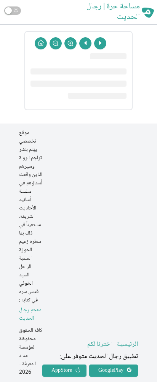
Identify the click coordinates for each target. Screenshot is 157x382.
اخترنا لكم (99, 344)
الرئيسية (127, 344)
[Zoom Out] (56, 43)
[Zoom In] (70, 43)
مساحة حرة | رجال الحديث (113, 12)
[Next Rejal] (85, 43)
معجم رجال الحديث (30, 314)
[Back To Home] (41, 43)
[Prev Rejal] (100, 43)
